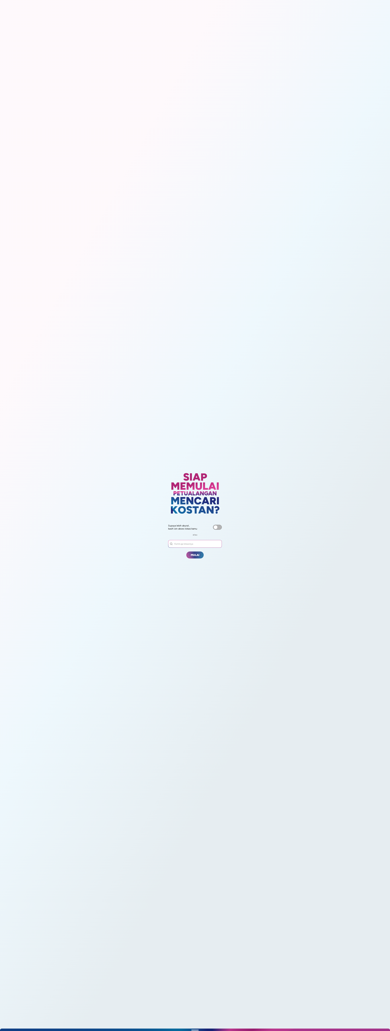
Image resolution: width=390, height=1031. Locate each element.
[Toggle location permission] (217, 527)
